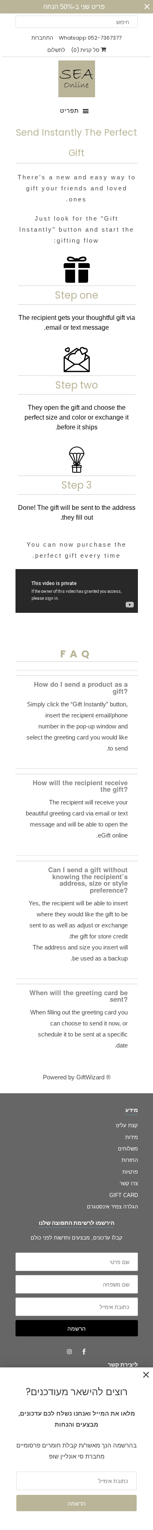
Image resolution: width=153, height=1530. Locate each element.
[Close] (146, 1374)
